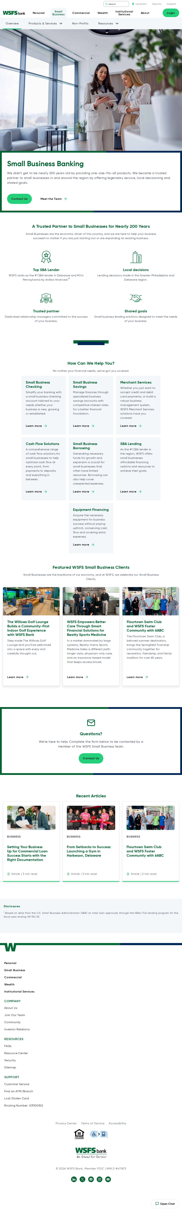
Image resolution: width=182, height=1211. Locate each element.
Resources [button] (105, 23)
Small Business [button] (58, 13)
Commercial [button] (81, 13)
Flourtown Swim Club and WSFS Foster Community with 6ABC (145, 626)
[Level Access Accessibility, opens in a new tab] (99, 1134)
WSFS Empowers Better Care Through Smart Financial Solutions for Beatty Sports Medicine (86, 628)
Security (156, 3)
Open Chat (165, 1205)
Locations (141, 3)
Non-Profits (80, 23)
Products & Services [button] (43, 23)
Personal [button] (39, 13)
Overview (12, 23)
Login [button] (171, 13)
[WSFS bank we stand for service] (91, 1153)
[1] (69, 278)
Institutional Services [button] (124, 13)
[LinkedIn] (74, 1179)
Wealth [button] (103, 13)
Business (14, 836)
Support (171, 3)
